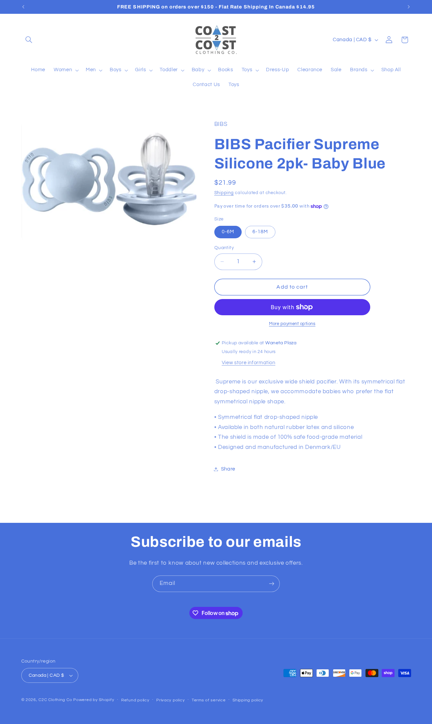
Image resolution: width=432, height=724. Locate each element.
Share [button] (228, 469)
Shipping (224, 193)
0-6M (228, 231)
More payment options (292, 324)
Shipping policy (248, 700)
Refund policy (135, 700)
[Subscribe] (271, 583)
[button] (29, 40)
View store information (248, 362)
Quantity (224, 247)
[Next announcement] (408, 7)
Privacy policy (170, 700)
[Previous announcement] (23, 7)
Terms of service (209, 700)
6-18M (260, 231)
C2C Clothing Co (55, 700)
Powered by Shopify (93, 700)
